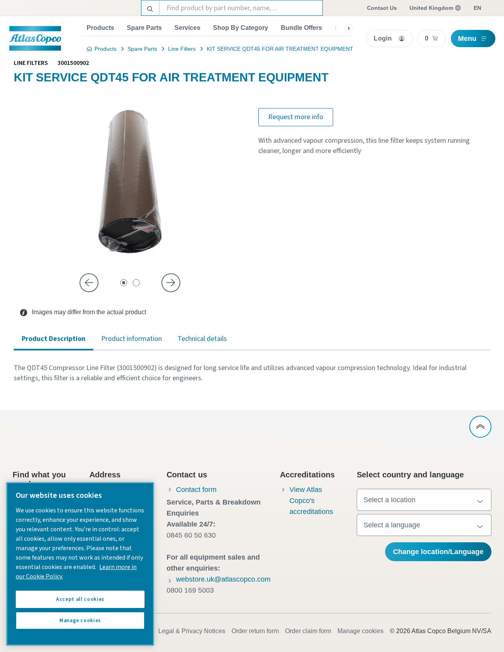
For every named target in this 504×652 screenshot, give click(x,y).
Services (187, 27)
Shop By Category (240, 27)
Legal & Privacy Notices (191, 631)
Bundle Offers (301, 27)
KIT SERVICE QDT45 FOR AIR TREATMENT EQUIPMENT (280, 49)
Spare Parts (144, 27)
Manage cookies (360, 631)
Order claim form (308, 631)
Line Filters (182, 49)
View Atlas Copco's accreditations (311, 501)
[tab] (123, 282)
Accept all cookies (80, 599)
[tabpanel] (252, 373)
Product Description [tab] (53, 339)
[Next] (170, 282)
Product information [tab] (131, 339)
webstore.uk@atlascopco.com (223, 579)
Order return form (255, 631)
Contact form (196, 490)
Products (100, 27)
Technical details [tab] (202, 339)
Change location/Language (438, 552)
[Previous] (89, 282)
